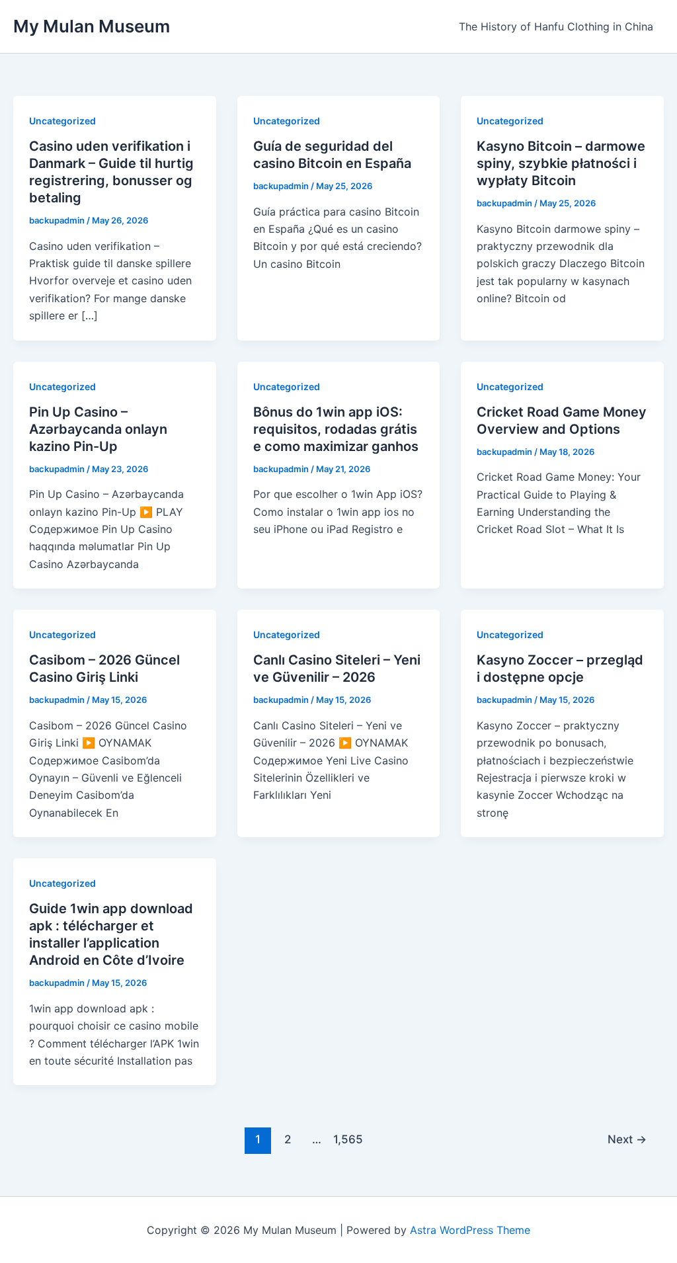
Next (627, 1139)
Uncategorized (62, 120)
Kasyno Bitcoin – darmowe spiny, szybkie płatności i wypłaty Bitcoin (561, 163)
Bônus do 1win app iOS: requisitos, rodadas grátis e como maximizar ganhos (335, 429)
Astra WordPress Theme (470, 1230)
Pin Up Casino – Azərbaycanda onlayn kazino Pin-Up (98, 429)
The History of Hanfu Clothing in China (556, 26)
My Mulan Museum (91, 26)
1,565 (346, 1139)
